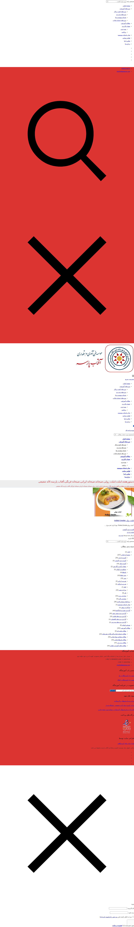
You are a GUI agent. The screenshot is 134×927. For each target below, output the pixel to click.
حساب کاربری (126, 26)
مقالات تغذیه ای (121, 631)
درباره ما (127, 44)
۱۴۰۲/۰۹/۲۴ (130, 532)
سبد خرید (123, 29)
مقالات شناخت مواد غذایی (118, 637)
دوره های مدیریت (121, 14)
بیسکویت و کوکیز (121, 569)
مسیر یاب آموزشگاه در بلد (126, 675)
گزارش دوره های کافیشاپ (118, 619)
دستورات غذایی (125, 555)
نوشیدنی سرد (122, 596)
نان (125, 593)
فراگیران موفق (125, 607)
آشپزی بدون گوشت (128, 529)
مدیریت (121, 535)
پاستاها (124, 572)
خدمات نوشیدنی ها (120, 17)
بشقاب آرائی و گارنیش (119, 566)
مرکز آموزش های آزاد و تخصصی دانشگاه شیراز (120, 705)
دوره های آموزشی (125, 8)
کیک (125, 587)
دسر (125, 578)
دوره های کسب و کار (120, 11)
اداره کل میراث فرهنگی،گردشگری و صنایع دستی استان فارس (116, 709)
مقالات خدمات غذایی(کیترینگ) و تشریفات (114, 634)
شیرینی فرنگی (122, 584)
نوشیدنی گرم (122, 599)
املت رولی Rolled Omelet (124, 521)
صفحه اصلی (126, 6)
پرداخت (124, 32)
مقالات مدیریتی (121, 643)
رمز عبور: (131, 912)
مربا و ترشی (122, 590)
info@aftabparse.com (123, 71)
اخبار (128, 552)
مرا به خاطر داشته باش (125, 917)
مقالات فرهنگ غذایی (120, 640)
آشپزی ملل (123, 563)
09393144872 (125, 68)
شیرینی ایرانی (122, 581)
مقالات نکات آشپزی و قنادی (118, 645)
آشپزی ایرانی (122, 558)
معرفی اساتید (126, 625)
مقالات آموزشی (125, 23)
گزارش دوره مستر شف (119, 613)
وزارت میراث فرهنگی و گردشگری (124, 701)
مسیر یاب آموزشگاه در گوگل (125, 680)
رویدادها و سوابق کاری (123, 601)
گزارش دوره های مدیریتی (118, 622)
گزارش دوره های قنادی (119, 616)
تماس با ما (127, 41)
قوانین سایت (126, 38)
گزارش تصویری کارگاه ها (123, 610)
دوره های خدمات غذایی (119, 20)
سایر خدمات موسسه (124, 35)
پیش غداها (123, 575)
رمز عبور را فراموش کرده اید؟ (109, 917)
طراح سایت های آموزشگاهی (125, 743)
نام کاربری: (130, 908)
